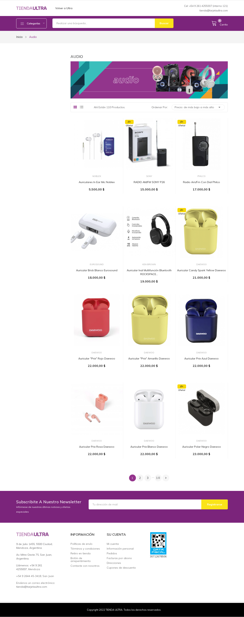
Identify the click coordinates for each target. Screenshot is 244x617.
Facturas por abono (119, 558)
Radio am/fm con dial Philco (201, 182)
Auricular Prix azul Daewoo (201, 358)
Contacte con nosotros (85, 565)
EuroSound (97, 264)
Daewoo (201, 264)
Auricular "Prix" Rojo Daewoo (96, 358)
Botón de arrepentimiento (81, 560)
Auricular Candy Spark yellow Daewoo (201, 270)
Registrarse (214, 504)
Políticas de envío (81, 544)
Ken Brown (149, 264)
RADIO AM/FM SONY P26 (149, 182)
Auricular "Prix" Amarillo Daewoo (149, 358)
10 (158, 478)
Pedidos (112, 553)
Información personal (120, 548)
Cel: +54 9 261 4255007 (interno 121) (206, 5)
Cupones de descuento (121, 567)
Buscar (164, 23)
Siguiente (166, 478)
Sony (149, 176)
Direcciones (114, 563)
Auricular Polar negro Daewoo (201, 446)
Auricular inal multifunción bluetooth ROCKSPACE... (149, 272)
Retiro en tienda (81, 553)
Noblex (96, 176)
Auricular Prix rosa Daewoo (96, 446)
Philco (201, 176)
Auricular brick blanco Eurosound (96, 270)
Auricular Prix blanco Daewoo (149, 446)
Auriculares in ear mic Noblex (97, 182)
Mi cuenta (113, 544)
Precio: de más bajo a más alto (198, 107)
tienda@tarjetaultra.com (214, 10)
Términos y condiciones (85, 548)
